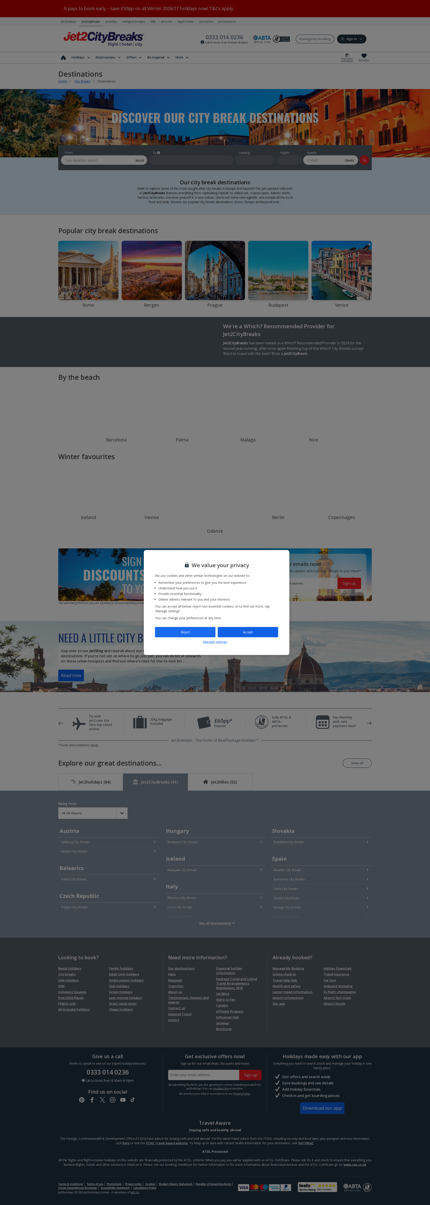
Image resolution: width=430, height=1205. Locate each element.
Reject (185, 632)
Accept (248, 632)
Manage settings (215, 641)
